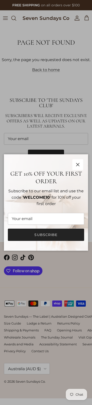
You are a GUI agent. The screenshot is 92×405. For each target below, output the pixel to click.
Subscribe (45, 235)
